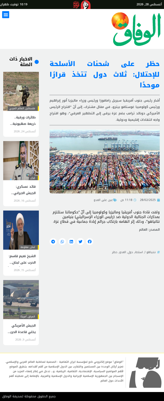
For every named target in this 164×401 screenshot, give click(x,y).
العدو (122, 252)
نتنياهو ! (150, 252)
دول (130, 252)
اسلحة (139, 252)
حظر (114, 252)
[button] (5, 14)
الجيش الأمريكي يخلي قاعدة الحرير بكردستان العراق (22, 332)
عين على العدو (103, 200)
